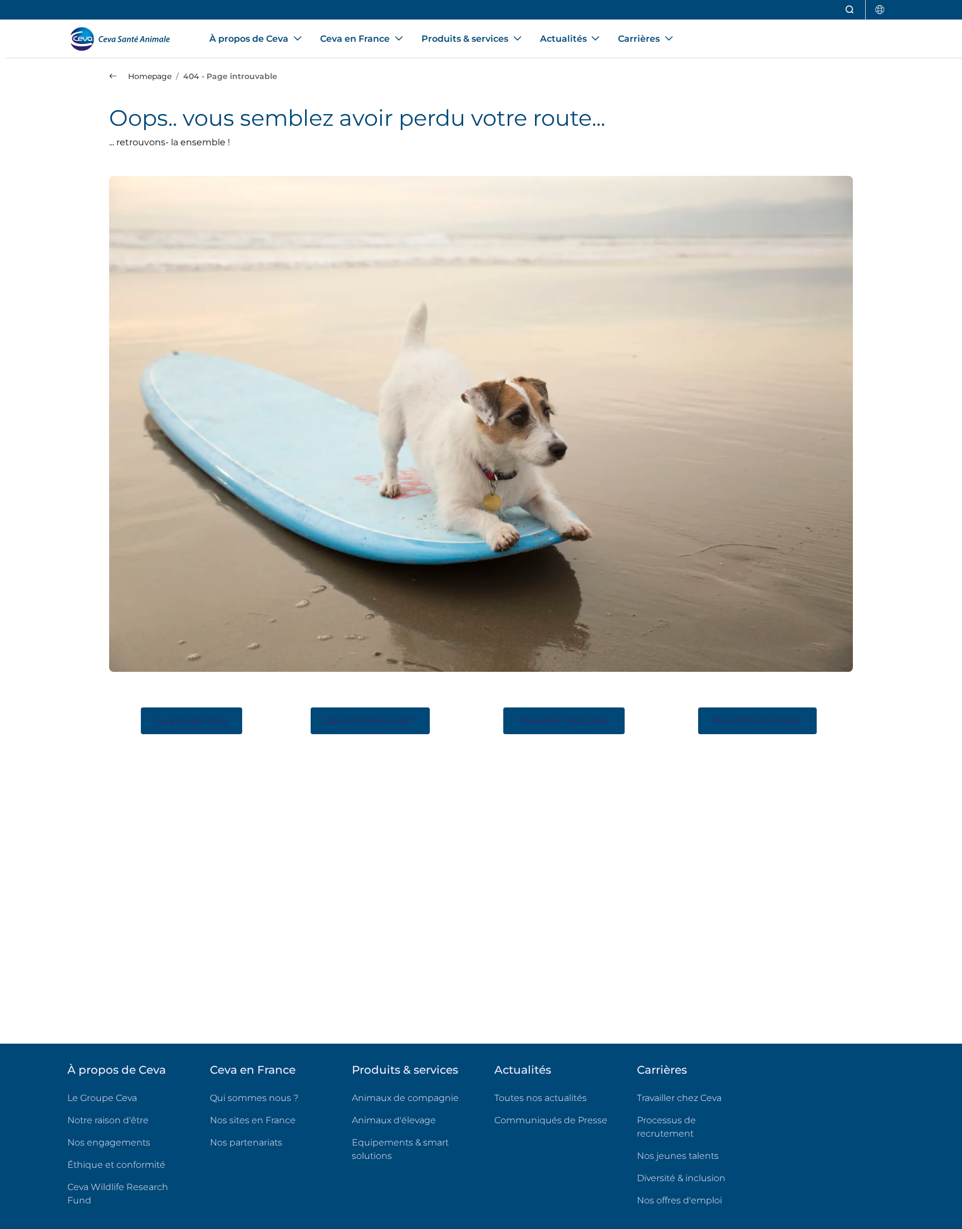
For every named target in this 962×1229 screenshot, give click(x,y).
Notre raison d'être (108, 1120)
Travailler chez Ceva (679, 1098)
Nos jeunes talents (678, 1156)
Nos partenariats (246, 1142)
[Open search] (850, 9)
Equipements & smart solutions (400, 1149)
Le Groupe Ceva (102, 1098)
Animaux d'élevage (394, 1120)
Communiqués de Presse (550, 1120)
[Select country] (880, 9)
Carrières (662, 1069)
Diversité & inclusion (681, 1178)
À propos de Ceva (116, 1069)
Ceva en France (253, 1069)
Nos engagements (108, 1142)
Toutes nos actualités (540, 1098)
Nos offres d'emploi (695, 1200)
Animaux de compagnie (405, 1098)
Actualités (522, 1069)
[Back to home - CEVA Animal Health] (125, 39)
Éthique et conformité (116, 1164)
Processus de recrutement (666, 1127)
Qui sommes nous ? (254, 1098)
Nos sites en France (253, 1120)
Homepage (148, 76)
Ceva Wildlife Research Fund (123, 1194)
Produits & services (405, 1069)
